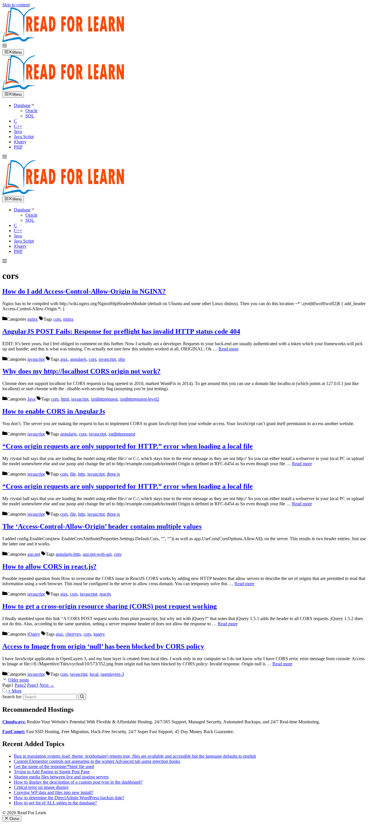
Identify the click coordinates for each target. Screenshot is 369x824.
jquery (99, 634)
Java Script (24, 136)
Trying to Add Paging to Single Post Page (52, 771)
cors (57, 319)
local (94, 674)
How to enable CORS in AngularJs (53, 411)
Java (18, 131)
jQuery (20, 141)
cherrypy (73, 634)
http (81, 474)
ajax (64, 359)
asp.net (33, 554)
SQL (29, 115)
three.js (113, 474)
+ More (15, 690)
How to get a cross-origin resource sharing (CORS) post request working (109, 606)
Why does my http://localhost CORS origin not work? (81, 371)
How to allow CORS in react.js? (49, 566)
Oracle (31, 110)
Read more (228, 348)
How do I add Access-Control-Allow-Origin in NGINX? (84, 291)
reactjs (105, 594)
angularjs (78, 359)
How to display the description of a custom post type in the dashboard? (78, 782)
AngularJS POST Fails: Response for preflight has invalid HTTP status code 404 (121, 331)
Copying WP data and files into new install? (53, 792)
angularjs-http (68, 554)
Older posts (18, 679)
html (65, 399)
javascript (36, 359)
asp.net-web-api (97, 554)
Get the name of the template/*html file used (54, 766)
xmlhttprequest (104, 399)
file (73, 474)
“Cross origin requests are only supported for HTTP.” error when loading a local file (127, 446)
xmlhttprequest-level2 (139, 399)
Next (46, 685)
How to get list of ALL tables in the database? (55, 802)
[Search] (82, 697)
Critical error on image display (41, 787)
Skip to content (16, 4)
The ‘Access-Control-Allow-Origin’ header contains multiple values (102, 526)
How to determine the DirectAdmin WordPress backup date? (69, 797)
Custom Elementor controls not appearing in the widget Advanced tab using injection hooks (97, 761)
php (121, 359)
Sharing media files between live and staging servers (61, 776)
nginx (32, 319)
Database (22, 105)
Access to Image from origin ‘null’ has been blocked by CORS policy (103, 646)
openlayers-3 (112, 674)
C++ (18, 126)
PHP (18, 146)
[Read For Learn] (65, 88)
